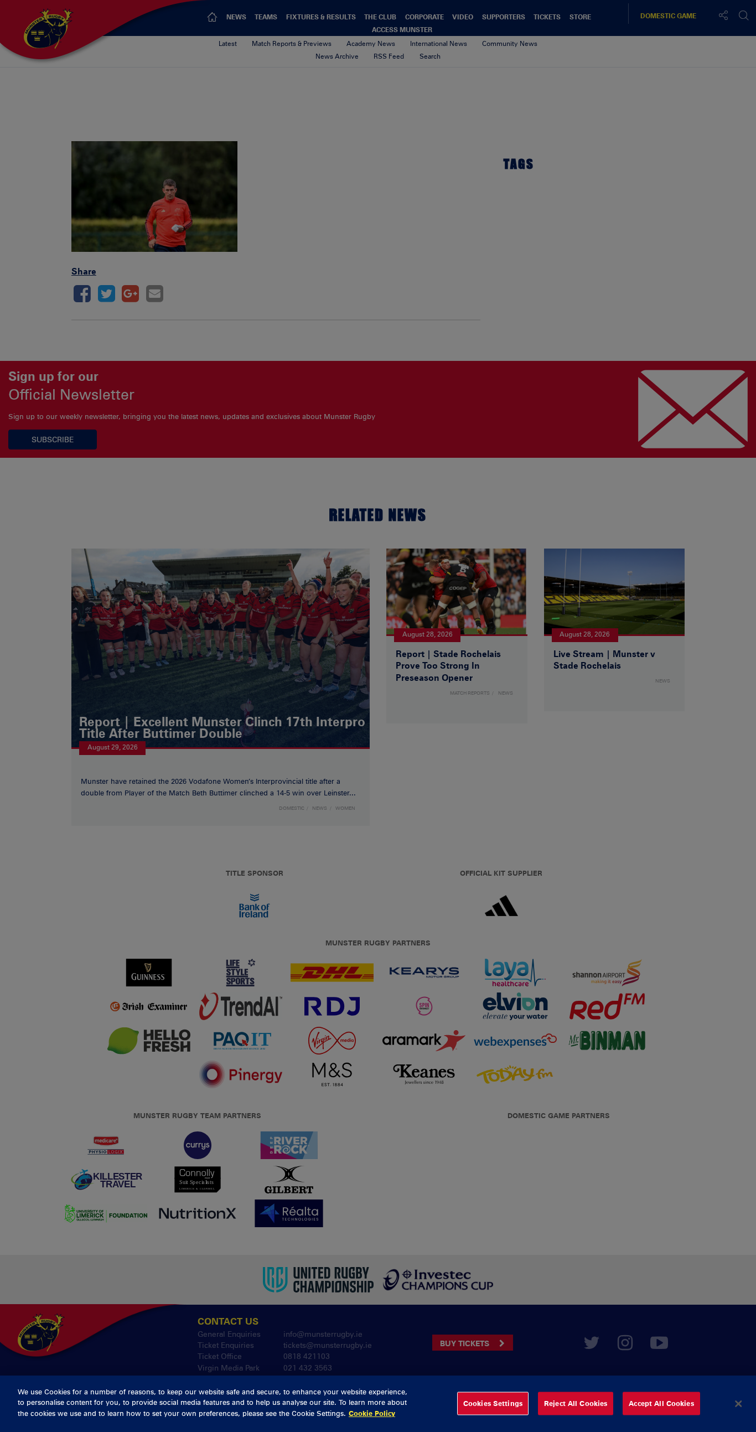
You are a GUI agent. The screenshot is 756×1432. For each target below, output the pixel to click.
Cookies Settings (492, 1403)
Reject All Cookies (575, 1403)
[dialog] (378, 1404)
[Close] (738, 1404)
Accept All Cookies (661, 1403)
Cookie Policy (372, 1413)
